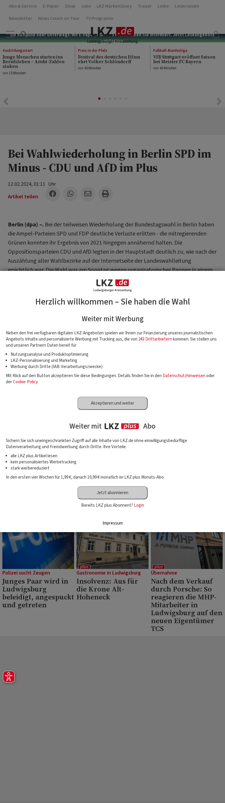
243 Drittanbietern (155, 339)
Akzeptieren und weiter (112, 403)
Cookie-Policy (25, 382)
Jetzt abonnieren (112, 493)
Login (139, 505)
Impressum (113, 523)
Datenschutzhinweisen (184, 376)
